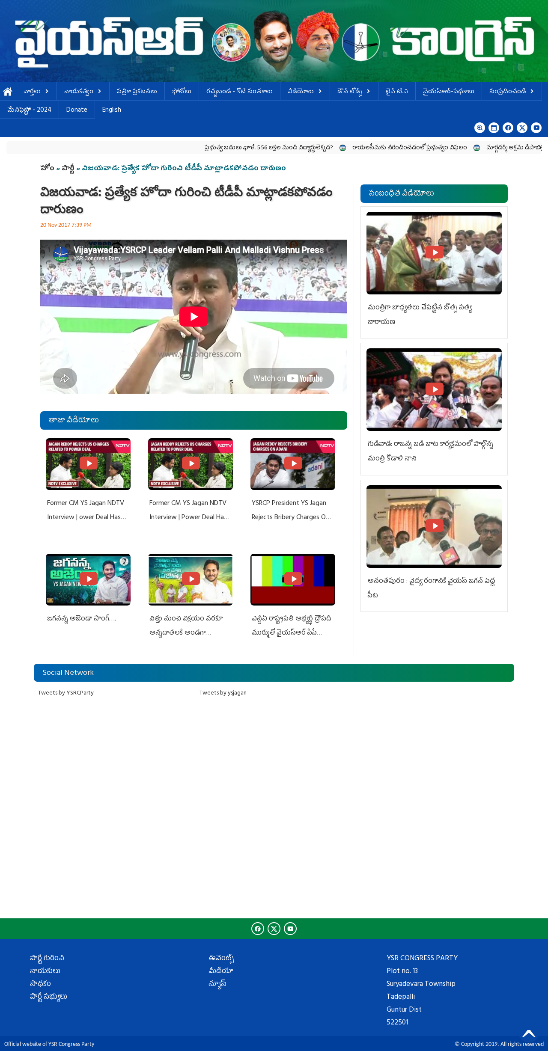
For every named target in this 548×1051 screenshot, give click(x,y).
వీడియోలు (301, 92)
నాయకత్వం (78, 92)
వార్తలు (32, 92)
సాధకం (40, 985)
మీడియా (220, 972)
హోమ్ (8, 92)
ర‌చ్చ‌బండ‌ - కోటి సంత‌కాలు (239, 92)
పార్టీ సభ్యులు (48, 997)
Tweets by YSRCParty (66, 693)
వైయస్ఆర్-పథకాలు (448, 92)
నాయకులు (45, 972)
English (111, 110)
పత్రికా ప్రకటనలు (137, 92)
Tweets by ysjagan (223, 693)
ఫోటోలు (181, 92)
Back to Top (528, 1031)
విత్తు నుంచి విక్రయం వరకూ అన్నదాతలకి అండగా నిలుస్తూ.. (186, 633)
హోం (47, 169)
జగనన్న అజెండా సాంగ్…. (81, 619)
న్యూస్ (217, 985)
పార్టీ (68, 169)
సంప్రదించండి (507, 92)
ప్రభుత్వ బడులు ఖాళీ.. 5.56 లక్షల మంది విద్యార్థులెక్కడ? (230, 148)
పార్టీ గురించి (47, 959)
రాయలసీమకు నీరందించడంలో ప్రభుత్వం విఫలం (371, 148)
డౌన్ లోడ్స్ (349, 92)
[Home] (274, 41)
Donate (76, 110)
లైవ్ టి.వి (397, 92)
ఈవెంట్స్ (221, 959)
